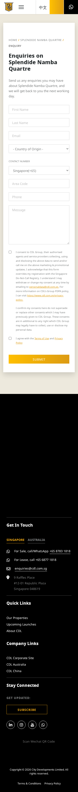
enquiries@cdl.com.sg (31, 568)
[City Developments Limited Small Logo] (9, 7)
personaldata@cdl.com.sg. (44, 286)
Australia (36, 539)
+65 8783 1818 (60, 551)
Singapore (15, 539)
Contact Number (19, 161)
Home (13, 40)
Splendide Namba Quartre (41, 40)
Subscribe (27, 709)
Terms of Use (41, 338)
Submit (39, 359)
